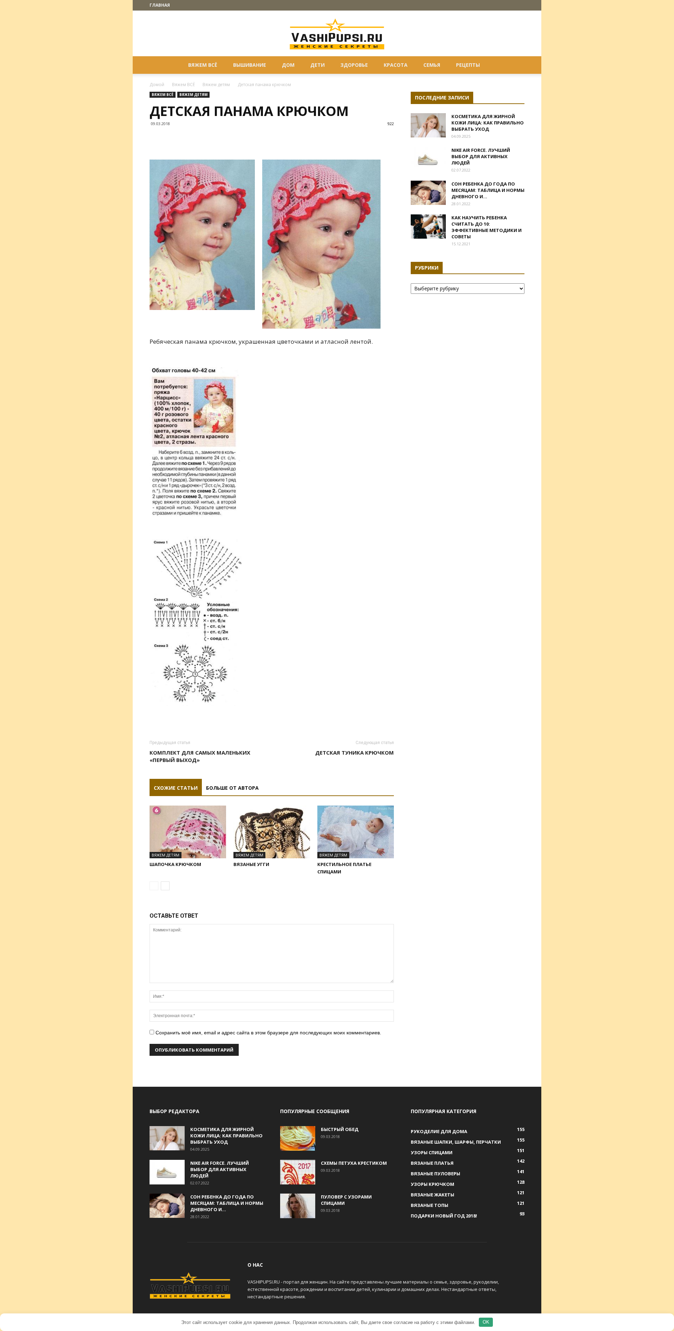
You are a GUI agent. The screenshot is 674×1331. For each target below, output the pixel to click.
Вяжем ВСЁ (202, 65)
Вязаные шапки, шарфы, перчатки (456, 1142)
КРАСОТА (396, 65)
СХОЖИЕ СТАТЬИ (176, 787)
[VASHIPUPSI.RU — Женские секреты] (337, 34)
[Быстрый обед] (297, 1138)
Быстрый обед (339, 1129)
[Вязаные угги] (271, 832)
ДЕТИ (317, 65)
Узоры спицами (431, 1152)
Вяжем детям (216, 85)
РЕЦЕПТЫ (468, 65)
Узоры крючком (432, 1184)
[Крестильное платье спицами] (355, 832)
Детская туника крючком (354, 752)
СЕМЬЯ (431, 65)
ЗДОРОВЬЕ (354, 65)
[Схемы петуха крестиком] (297, 1172)
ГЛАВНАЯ (160, 5)
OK (486, 1322)
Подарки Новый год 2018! (444, 1216)
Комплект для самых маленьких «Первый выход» (200, 756)
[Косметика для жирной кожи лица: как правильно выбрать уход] (428, 125)
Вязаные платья (432, 1163)
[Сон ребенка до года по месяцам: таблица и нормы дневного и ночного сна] (428, 193)
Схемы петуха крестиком (354, 1163)
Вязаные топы (429, 1205)
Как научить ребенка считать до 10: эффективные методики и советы (486, 227)
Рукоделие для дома (439, 1131)
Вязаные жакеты (432, 1194)
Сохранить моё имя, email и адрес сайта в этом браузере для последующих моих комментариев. (268, 1032)
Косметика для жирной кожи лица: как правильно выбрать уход (487, 122)
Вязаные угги (251, 864)
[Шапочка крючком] (188, 832)
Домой (157, 85)
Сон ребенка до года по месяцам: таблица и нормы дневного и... (487, 190)
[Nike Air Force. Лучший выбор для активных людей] (428, 159)
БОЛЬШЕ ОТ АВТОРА (232, 787)
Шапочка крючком (175, 864)
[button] (516, 65)
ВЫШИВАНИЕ (249, 65)
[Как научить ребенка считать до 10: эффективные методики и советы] (428, 226)
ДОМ (288, 65)
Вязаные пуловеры (435, 1173)
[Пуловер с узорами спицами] (297, 1206)
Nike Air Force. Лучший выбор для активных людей (480, 156)
